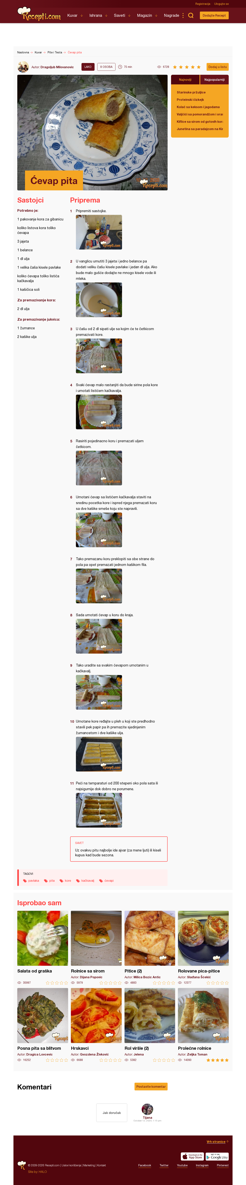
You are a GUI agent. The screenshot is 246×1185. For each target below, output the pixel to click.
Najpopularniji (214, 79)
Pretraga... (190, 15)
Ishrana (95, 15)
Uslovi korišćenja (71, 1165)
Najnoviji (185, 79)
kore (68, 880)
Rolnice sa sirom (96, 948)
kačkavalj (87, 880)
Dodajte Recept (214, 15)
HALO (43, 1171)
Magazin (144, 15)
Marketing (89, 1165)
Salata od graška (42, 948)
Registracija (202, 3)
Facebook (144, 1165)
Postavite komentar (151, 1086)
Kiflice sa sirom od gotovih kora (200, 121)
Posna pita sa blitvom (42, 1025)
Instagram (202, 1165)
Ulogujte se (221, 3)
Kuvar (72, 15)
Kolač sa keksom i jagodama (198, 107)
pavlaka (33, 880)
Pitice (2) (150, 948)
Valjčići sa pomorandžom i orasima (200, 114)
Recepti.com (39, 13)
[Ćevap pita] (117, 232)
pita (52, 880)
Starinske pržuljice (191, 92)
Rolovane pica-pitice (203, 948)
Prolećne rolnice (203, 1025)
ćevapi (109, 880)
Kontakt (101, 1165)
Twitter (164, 1165)
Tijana (147, 1117)
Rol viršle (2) (150, 1025)
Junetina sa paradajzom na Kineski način (200, 129)
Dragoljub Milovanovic (57, 67)
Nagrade (171, 15)
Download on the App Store (192, 1156)
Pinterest (223, 1165)
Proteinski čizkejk (190, 99)
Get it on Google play (217, 1156)
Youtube (182, 1165)
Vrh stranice (216, 1141)
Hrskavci (96, 1025)
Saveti (119, 15)
